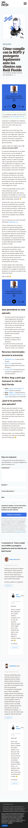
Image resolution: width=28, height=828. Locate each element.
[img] (14, 100)
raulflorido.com (13, 222)
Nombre (4, 485)
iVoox (12, 116)
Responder (8, 585)
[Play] (14, 106)
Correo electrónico (8, 491)
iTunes (22, 116)
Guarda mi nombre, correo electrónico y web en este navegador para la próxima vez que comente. (13, 508)
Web (2, 497)
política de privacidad (20, 532)
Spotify (16, 116)
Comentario (5, 468)
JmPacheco (13, 666)
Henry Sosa (13, 559)
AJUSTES (10, 823)
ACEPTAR (5, 825)
